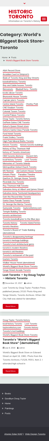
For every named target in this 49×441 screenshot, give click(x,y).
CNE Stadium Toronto (13, 107)
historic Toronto (10, 144)
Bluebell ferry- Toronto (26, 89)
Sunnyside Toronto (12, 208)
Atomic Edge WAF (13, 434)
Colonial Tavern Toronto (14, 111)
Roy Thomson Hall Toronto (15, 185)
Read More (11, 306)
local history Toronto (12, 159)
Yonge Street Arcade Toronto (17, 270)
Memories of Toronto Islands (16, 163)
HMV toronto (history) (13, 156)
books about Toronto (13, 92)
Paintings (9, 408)
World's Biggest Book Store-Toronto (20, 266)
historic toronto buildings (31, 144)
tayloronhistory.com (32, 208)
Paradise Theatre (26, 174)
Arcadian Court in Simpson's (16, 74)
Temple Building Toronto (14, 211)
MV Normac (8, 171)
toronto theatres (11, 226)
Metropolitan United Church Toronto (19, 167)
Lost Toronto (31, 159)
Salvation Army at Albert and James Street (23, 189)
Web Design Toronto (35, 434)
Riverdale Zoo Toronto (13, 182)
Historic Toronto (21, 14)
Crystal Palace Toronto (14, 115)
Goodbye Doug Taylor (15, 398)
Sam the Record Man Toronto (17, 196)
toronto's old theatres (13, 251)
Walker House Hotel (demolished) (19, 262)
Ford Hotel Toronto (12, 133)
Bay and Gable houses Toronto (17, 85)
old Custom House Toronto (29, 171)
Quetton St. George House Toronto (19, 178)
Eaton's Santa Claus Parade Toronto (20, 130)
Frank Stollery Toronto (13, 137)
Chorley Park (32, 104)
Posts (7, 413)
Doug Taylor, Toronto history (16, 119)
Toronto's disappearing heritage (18, 236)
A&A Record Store (11, 70)
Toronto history (10, 223)
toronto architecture (12, 215)
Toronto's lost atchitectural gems (18, 244)
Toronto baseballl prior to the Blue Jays (21, 219)
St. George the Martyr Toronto (17, 204)
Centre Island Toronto (13, 104)
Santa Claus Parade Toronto (16, 200)
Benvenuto (8, 89)
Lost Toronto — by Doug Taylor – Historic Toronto (24, 276)
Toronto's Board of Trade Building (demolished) (19, 231)
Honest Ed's (32, 156)
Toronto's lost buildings (14, 331)
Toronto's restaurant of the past (18, 255)
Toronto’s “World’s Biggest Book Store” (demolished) (21, 341)
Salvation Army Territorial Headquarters (22, 193)
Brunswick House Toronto (15, 96)
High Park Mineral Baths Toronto (18, 141)
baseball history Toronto (14, 81)
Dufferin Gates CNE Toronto (16, 122)
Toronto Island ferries (30, 223)
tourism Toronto (10, 259)
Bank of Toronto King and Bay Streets (21, 78)
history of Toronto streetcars (16, 152)
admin (29, 283)
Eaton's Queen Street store (16, 126)
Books (8, 393)
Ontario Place (9, 174)
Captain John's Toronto (13, 100)
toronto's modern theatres (15, 248)
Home (8, 403)
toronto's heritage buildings (15, 240)
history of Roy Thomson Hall (16, 148)
